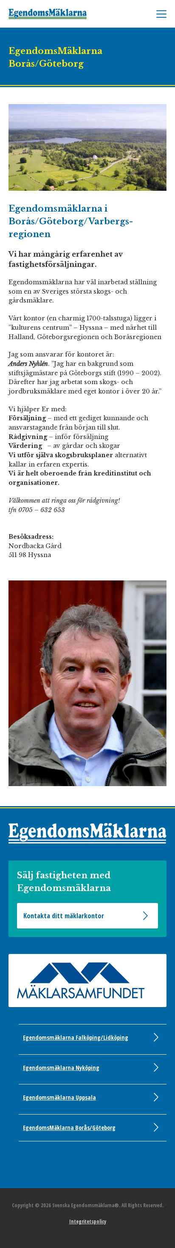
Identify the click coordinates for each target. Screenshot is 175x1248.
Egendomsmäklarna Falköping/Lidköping (75, 1037)
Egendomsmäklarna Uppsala (59, 1097)
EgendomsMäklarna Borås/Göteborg (69, 1127)
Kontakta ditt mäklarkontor (63, 915)
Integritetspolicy (87, 1221)
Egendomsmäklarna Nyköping (61, 1068)
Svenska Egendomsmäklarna (55, 13)
